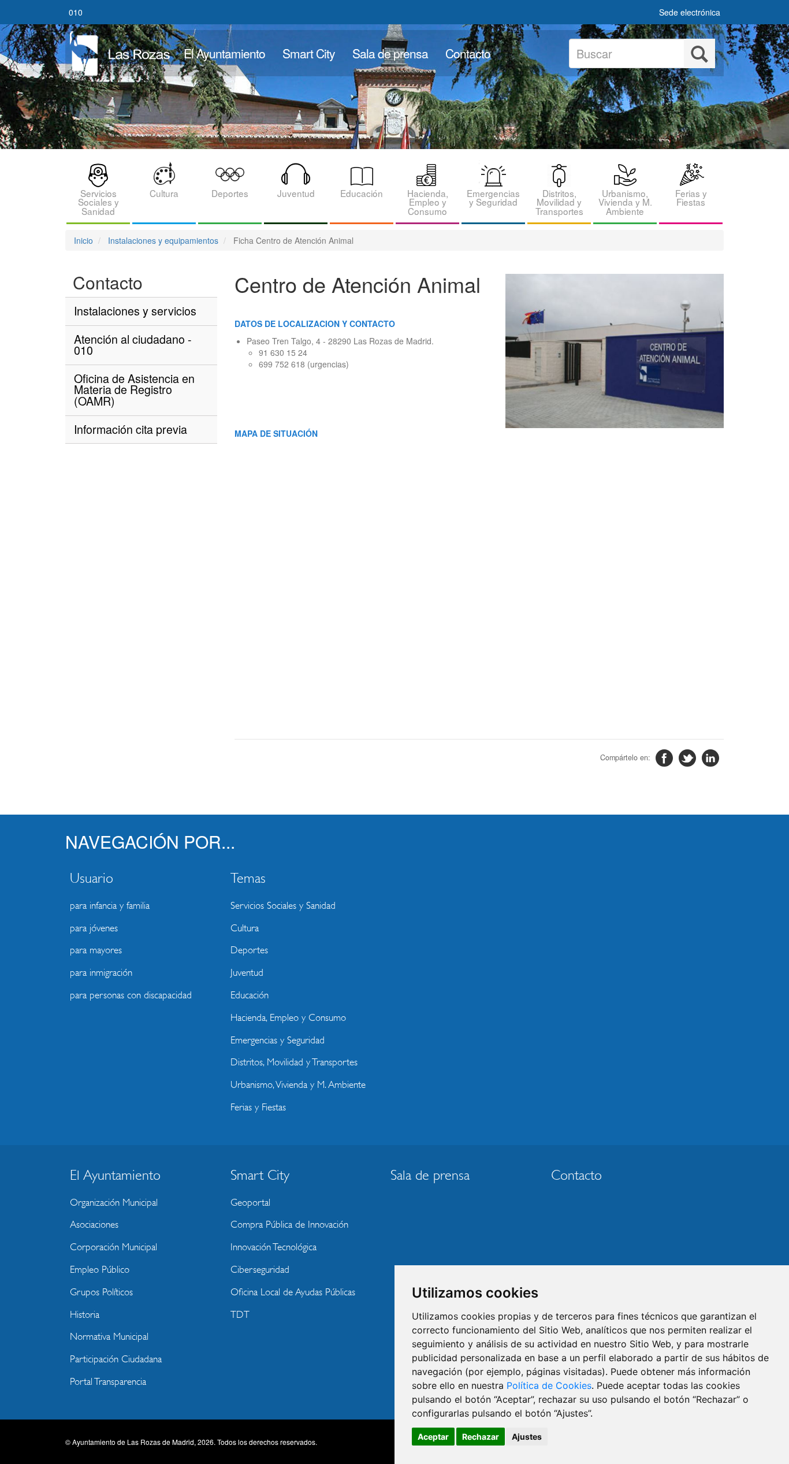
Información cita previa (130, 429)
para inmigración (101, 972)
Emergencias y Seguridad (493, 197)
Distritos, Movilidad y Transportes (559, 202)
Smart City (308, 53)
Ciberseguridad (259, 1269)
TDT (240, 1314)
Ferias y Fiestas (691, 197)
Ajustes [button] (527, 1436)
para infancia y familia (110, 905)
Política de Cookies (549, 1385)
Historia (84, 1314)
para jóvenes (94, 928)
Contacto (467, 53)
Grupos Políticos (101, 1292)
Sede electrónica (689, 12)
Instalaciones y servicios (135, 310)
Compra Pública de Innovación (289, 1224)
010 (76, 12)
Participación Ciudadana (116, 1359)
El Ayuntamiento (224, 53)
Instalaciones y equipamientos (163, 240)
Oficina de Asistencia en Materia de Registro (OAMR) (134, 389)
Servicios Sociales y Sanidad (98, 202)
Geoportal (250, 1202)
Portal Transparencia (108, 1381)
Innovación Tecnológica (273, 1247)
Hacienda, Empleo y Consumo (427, 202)
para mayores (96, 950)
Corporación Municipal (113, 1247)
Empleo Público (99, 1269)
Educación (361, 193)
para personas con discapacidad (131, 995)
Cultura (164, 193)
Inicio (83, 240)
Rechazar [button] (480, 1436)
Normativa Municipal (109, 1336)
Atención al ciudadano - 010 (133, 344)
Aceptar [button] (433, 1436)
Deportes (229, 193)
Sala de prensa (390, 53)
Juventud (296, 193)
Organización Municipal (114, 1202)
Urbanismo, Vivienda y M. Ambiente (625, 202)
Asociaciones (94, 1224)
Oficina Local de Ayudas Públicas (292, 1292)
